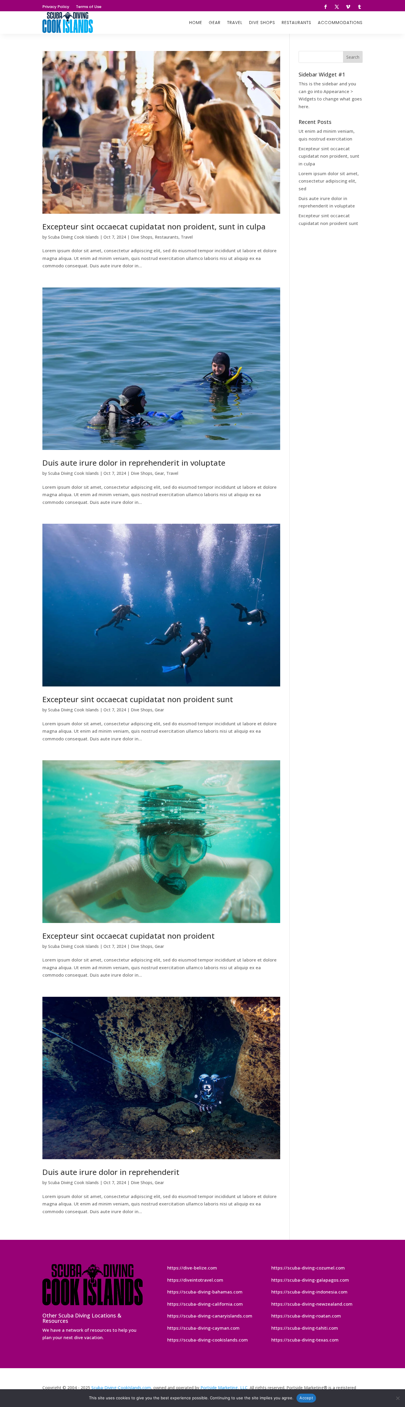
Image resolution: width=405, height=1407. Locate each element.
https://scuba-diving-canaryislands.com (209, 1316)
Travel (235, 22)
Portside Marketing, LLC (224, 1387)
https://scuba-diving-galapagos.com (310, 1280)
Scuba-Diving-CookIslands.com (121, 1387)
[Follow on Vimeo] (348, 7)
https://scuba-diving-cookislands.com (207, 1340)
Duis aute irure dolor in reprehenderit (110, 1172)
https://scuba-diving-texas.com (305, 1340)
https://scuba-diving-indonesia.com (309, 1292)
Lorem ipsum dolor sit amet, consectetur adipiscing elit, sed (329, 180)
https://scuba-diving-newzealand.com (312, 1304)
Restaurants (296, 22)
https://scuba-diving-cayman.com (203, 1328)
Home (195, 22)
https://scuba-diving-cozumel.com (308, 1268)
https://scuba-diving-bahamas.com (205, 1292)
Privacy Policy (55, 7)
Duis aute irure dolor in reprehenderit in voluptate (133, 462)
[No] (398, 1398)
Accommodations (340, 22)
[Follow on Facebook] (325, 7)
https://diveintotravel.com (195, 1280)
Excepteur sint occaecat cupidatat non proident (128, 935)
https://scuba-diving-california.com (205, 1304)
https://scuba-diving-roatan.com (306, 1316)
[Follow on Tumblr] (359, 7)
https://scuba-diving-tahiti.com (304, 1328)
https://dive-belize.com (192, 1268)
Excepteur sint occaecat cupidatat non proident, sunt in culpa (154, 226)
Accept (306, 1397)
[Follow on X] (337, 7)
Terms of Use (88, 7)
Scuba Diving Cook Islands (73, 237)
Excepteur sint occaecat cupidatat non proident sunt (137, 699)
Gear (215, 22)
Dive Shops (262, 22)
